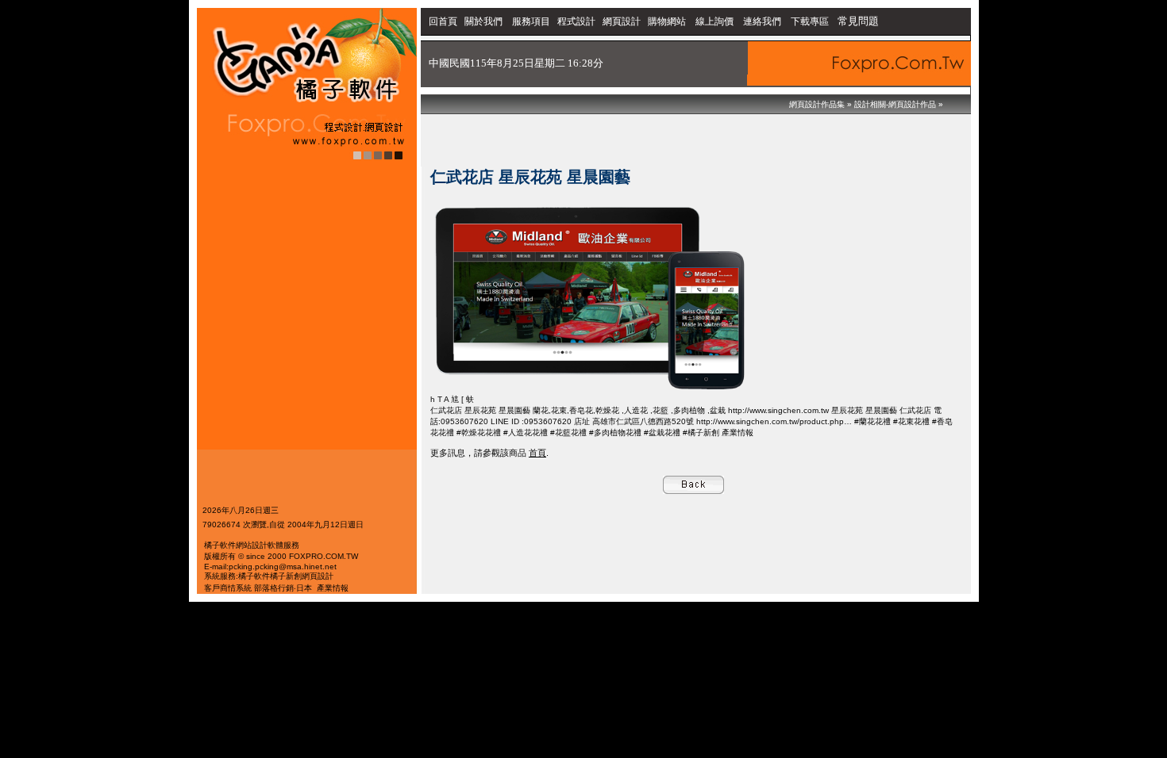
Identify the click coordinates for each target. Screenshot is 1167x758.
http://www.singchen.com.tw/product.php (770, 421)
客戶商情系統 (228, 588)
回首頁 (443, 21)
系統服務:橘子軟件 (237, 576)
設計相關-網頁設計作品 (895, 104)
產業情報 (333, 588)
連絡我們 (762, 21)
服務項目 (531, 21)
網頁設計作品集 (817, 104)
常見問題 (858, 21)
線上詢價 (714, 21)
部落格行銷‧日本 (283, 588)
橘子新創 (286, 576)
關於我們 (484, 21)
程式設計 (576, 21)
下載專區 (811, 21)
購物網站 (667, 21)
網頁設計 (622, 21)
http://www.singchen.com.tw (779, 410)
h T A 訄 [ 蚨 (452, 399)
